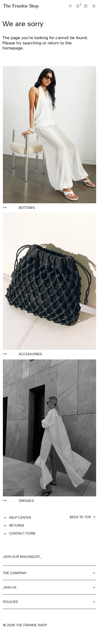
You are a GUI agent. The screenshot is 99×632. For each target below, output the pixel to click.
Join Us (9, 587)
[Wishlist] (78, 6)
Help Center (20, 517)
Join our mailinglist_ (22, 556)
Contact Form (22, 533)
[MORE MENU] (94, 6)
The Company (14, 573)
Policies (10, 602)
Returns (16, 525)
